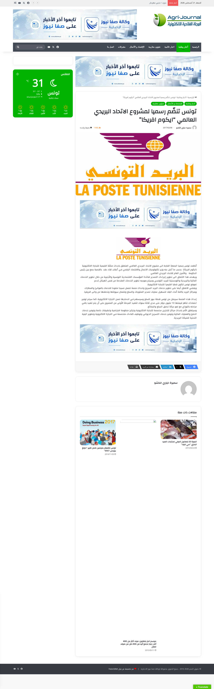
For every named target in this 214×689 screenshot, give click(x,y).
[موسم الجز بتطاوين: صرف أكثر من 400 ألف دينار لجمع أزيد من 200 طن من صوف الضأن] (138, 529)
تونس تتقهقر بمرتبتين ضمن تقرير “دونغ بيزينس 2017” (99, 449)
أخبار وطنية (183, 47)
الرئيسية (195, 47)
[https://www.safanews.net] (138, 71)
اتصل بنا (110, 47)
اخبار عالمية (169, 47)
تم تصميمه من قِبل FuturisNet (121, 669)
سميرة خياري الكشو (183, 127)
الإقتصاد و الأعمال (137, 47)
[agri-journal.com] (176, 19)
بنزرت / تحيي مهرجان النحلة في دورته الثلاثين (147, 3)
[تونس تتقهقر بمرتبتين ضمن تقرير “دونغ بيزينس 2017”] (98, 432)
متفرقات (121, 47)
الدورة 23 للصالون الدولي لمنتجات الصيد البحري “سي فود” (179, 443)
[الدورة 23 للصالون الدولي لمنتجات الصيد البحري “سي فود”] (179, 429)
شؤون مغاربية (154, 47)
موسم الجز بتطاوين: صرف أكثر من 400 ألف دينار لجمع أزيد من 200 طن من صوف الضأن (138, 644)
